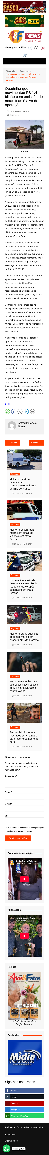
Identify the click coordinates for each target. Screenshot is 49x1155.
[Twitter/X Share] (20, 411)
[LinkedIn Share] (26, 411)
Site (6, 816)
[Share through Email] (32, 411)
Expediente (10, 1135)
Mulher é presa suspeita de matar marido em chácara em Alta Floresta (24, 636)
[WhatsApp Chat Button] (6, 1148)
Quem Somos (11, 1141)
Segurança (14, 115)
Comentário (11, 776)
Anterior (14, 442)
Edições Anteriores (24, 1024)
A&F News (10, 1127)
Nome (8, 792)
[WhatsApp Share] (7, 411)
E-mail (8, 804)
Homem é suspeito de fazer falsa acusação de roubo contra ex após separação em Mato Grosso (23, 586)
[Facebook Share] (13, 411)
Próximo (34, 442)
